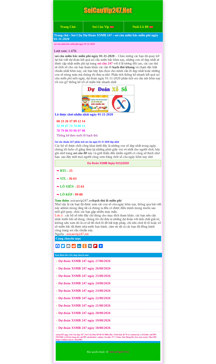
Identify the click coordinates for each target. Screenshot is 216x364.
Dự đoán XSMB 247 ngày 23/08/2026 (84, 290)
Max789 (152, 337)
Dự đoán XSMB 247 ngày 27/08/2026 (84, 261)
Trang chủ (61, 35)
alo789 (153, 334)
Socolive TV (109, 337)
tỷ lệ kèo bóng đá (71, 337)
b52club (145, 334)
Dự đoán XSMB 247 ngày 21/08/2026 (84, 305)
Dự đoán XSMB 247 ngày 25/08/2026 (84, 276)
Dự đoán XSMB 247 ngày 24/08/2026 (84, 283)
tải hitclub (92, 337)
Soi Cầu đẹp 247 (76, 334)
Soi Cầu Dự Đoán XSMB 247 (91, 35)
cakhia (100, 337)
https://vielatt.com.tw (65, 340)
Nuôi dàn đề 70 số (122, 334)
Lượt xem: (61, 51)
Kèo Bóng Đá (128, 337)
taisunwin (135, 334)
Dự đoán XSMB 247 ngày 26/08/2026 (84, 268)
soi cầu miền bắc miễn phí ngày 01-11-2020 (74, 44)
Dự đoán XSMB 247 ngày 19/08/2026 (84, 320)
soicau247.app (62, 334)
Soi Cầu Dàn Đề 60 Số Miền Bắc (99, 334)
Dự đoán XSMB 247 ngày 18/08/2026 (84, 328)
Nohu (118, 337)
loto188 (78, 340)
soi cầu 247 (105, 63)
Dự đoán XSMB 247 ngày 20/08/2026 (84, 313)
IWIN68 (59, 337)
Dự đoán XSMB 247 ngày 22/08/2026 (84, 298)
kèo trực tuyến (141, 337)
